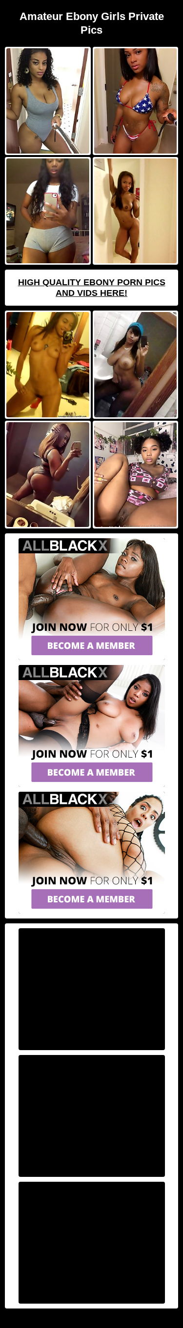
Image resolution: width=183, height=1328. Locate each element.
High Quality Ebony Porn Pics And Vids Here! (91, 287)
